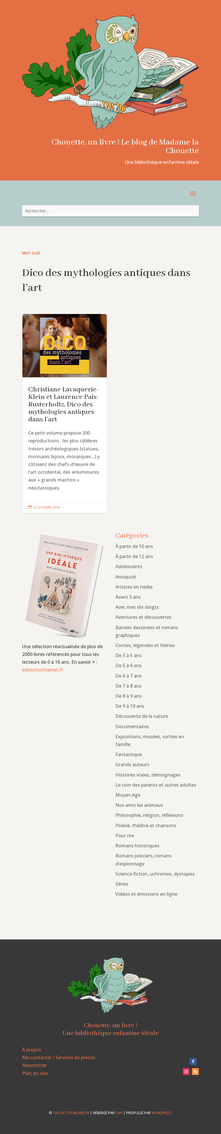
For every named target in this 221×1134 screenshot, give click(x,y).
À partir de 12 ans (134, 556)
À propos (31, 1050)
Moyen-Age (127, 795)
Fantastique (128, 754)
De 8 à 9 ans (128, 696)
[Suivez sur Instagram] (186, 1071)
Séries (121, 884)
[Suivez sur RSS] (195, 1071)
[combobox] (110, 210)
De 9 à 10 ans (129, 706)
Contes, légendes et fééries (145, 645)
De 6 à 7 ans (128, 676)
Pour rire (124, 835)
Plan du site (35, 1073)
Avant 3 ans (128, 597)
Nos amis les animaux (139, 805)
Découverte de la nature (141, 716)
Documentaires (132, 726)
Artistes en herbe (134, 587)
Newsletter (34, 1065)
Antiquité (125, 577)
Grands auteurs (132, 764)
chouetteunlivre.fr (71, 1112)
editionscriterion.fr (42, 670)
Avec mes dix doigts (137, 607)
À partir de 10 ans (134, 546)
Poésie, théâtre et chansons (145, 825)
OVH (119, 1112)
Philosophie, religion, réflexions (149, 815)
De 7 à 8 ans (128, 686)
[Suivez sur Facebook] (193, 1061)
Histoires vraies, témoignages (147, 775)
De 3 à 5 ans (128, 655)
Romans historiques (137, 845)
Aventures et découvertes (143, 617)
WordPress (161, 1112)
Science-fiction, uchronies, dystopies (155, 874)
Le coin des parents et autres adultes (155, 785)
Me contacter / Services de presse (58, 1057)
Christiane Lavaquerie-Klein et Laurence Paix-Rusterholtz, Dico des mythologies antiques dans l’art (64, 413)
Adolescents (128, 566)
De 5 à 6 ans (128, 665)
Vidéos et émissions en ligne (146, 894)
